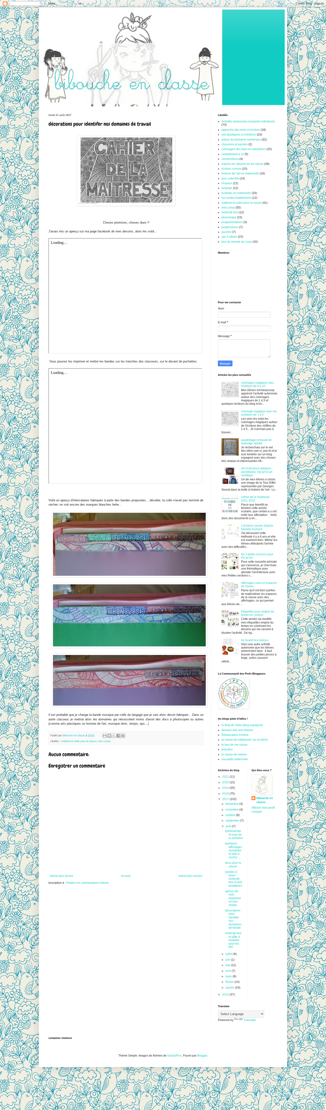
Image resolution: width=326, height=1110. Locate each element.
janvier (230, 987)
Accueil (126, 876)
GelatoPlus (174, 1055)
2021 (226, 776)
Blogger (202, 1055)
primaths (227, 749)
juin (228, 959)
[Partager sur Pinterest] (123, 735)
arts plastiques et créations (238, 134)
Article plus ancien (190, 876)
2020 (226, 782)
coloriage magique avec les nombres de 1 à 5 (259, 413)
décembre (232, 804)
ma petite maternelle (234, 759)
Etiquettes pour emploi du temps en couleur (257, 613)
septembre (233, 820)
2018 (226, 793)
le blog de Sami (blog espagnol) (242, 725)
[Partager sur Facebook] (118, 735)
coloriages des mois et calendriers (243, 149)
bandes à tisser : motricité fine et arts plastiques (233, 878)
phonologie (228, 217)
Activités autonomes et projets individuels (248, 121)
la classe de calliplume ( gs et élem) (244, 739)
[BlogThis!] (109, 735)
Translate (250, 1020)
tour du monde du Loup (236, 241)
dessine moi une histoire (237, 730)
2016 (226, 994)
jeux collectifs (230, 178)
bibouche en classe (264, 800)
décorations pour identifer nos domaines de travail (233, 919)
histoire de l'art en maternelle (240, 173)
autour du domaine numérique (241, 139)
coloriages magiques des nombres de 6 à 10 (257, 384)
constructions (230, 159)
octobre (231, 815)
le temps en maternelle (236, 193)
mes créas (104, 741)
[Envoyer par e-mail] (104, 735)
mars (229, 976)
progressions (229, 227)
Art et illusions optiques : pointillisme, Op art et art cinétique (257, 472)
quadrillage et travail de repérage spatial (256, 441)
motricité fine (229, 212)
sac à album (229, 236)
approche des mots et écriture (240, 129)
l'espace (226, 183)
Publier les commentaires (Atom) (87, 883)
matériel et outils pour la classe (79, 741)
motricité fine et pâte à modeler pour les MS (233, 940)
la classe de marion (234, 754)
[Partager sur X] (113, 735)
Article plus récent (61, 876)
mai (228, 965)
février (230, 982)
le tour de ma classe (234, 744)
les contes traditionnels (236, 197)
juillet (229, 954)
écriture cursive (231, 168)
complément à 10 (232, 154)
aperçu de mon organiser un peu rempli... (233, 898)
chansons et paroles (234, 144)
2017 (226, 799)
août (229, 826)
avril (229, 971)
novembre (232, 809)
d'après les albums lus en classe (242, 164)
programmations (232, 222)
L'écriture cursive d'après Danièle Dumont (257, 527)
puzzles (226, 232)
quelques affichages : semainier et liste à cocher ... (234, 850)
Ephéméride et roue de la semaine (234, 834)
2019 (226, 788)
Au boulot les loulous (254, 640)
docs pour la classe (233, 864)
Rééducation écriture (235, 735)
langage (226, 188)
